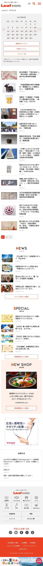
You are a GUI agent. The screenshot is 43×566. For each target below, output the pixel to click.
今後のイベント (22, 49)
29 (26, 38)
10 (35, 27)
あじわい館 (31, 519)
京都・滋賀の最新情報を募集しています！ (18, 475)
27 (17, 38)
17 (35, 31)
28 (21, 38)
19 (12, 35)
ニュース (12, 519)
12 (12, 31)
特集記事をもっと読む (21, 357)
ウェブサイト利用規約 (13, 546)
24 (35, 35)
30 (30, 38)
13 (17, 31)
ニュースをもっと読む (21, 297)
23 (30, 35)
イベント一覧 (21, 54)
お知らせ (6, 470)
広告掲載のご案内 (13, 543)
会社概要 (24, 543)
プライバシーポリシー (29, 546)
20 (17, 35)
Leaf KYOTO (5, 10)
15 (26, 31)
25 (8, 38)
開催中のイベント (21, 44)
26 (12, 38)
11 (8, 31)
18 (8, 35)
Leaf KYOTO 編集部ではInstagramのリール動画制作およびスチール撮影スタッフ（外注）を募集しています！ (21, 461)
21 (21, 35)
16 (30, 31)
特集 (31, 514)
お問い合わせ (23, 549)
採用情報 (32, 543)
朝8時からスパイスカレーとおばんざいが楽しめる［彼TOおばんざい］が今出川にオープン (21, 396)
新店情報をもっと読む (21, 408)
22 (26, 35)
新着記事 (12, 514)
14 (21, 31)
